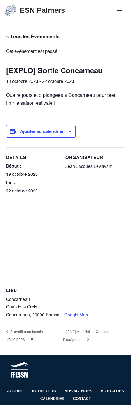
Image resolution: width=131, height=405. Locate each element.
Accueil (15, 391)
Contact (82, 398)
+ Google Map (74, 314)
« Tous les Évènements (33, 36)
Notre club (44, 391)
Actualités (112, 391)
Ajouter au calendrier (42, 131)
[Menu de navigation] (119, 10)
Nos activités (78, 391)
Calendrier (52, 398)
